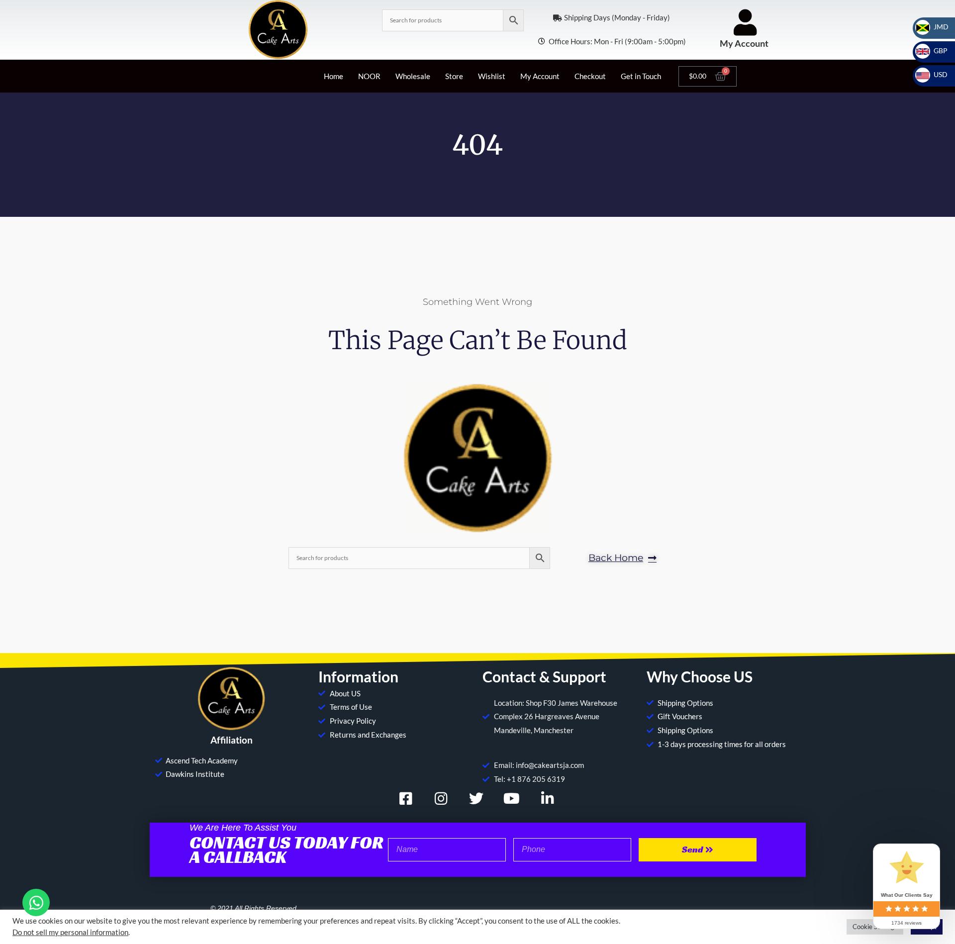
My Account (744, 43)
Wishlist (491, 76)
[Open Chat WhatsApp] (36, 902)
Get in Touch (641, 76)
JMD (935, 26)
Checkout (590, 76)
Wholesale (412, 76)
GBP (935, 50)
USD (935, 74)
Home (333, 76)
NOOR (369, 76)
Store (454, 76)
